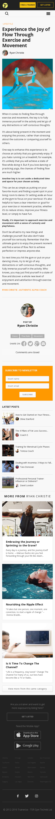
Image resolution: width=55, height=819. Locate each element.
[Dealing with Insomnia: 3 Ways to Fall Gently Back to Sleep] (8, 466)
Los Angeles (32, 762)
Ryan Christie (27, 326)
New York (31, 777)
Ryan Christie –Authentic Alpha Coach (24, 289)
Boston (4, 772)
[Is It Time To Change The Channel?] (27, 640)
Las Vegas (18, 781)
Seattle (42, 762)
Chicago (18, 758)
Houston (18, 777)
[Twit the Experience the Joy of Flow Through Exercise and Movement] (30, 343)
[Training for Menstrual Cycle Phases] (8, 450)
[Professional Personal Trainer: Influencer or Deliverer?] (8, 482)
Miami (30, 772)
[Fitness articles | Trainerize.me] (4, 5)
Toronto (43, 772)
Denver (17, 767)
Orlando (30, 781)
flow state (26, 336)
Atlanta (5, 758)
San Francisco (45, 758)
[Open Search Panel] (6, 13)
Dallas (17, 762)
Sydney (42, 767)
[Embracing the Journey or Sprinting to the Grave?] (27, 518)
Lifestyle (8, 23)
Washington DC (45, 781)
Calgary (5, 781)
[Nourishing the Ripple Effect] (27, 581)
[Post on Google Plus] (36, 343)
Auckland (5, 762)
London (30, 758)
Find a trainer (28, 5)
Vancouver (44, 777)
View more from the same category (27, 688)
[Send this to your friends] (43, 343)
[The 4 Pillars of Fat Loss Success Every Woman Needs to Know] (8, 434)
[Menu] (49, 13)
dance (15, 336)
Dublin (17, 772)
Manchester (32, 767)
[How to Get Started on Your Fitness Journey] (8, 418)
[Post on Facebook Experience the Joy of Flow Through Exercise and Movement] (24, 343)
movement (38, 336)
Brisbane (5, 777)
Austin (4, 767)
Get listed (45, 5)
